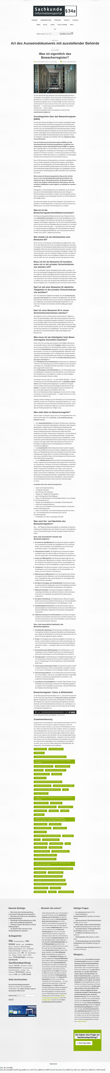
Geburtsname (40, 824)
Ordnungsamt (56, 843)
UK (104, 1070)
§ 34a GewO (26, 974)
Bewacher (56, 774)
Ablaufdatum (40, 749)
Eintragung (56, 803)
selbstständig (23, 965)
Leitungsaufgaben (51, 839)
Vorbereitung (11, 972)
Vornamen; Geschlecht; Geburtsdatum (50, 884)
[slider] (73, 712)
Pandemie (19, 955)
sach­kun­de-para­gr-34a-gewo (84, 947)
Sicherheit (30, 965)
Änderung (39, 753)
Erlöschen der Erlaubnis (45, 807)
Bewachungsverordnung (15, 948)
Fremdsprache (24, 950)
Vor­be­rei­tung (46, 20)
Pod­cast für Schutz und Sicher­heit (47, 715)
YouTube (11, 974)
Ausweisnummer (62, 766)
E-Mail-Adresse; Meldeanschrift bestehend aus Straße (53, 798)
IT (54, 1070)
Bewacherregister (42, 785)
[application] (55, 712)
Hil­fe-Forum (62, 24)
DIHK (65, 789)
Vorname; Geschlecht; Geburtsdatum (49, 880)
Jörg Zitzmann (32, 953)
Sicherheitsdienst (15, 968)
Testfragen (23, 970)
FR (48, 1070)
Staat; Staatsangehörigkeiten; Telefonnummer (53, 868)
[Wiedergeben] (36, 712)
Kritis (10, 955)
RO (69, 1070)
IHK (22, 953)
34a (11, 940)
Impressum (53, 1064)
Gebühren (39, 814)
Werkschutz (28, 972)
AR (17, 1070)
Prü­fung (57, 20)
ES (84, 1070)
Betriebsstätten (41, 774)
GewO (19, 952)
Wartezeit (55, 888)
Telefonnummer (55, 872)
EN (41, 1070)
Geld (30, 950)
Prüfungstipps (30, 957)
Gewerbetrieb (59, 828)
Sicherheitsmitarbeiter (27, 967)
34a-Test (18, 944)
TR (99, 1070)
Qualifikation (55, 847)
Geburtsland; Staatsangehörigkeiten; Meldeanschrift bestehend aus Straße (50, 819)
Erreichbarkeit (65, 807)
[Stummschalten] (69, 712)
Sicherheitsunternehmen (45, 859)
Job (26, 953)
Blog (45, 24)
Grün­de (34, 20)
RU (92, 1070)
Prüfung (10, 957)
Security (16, 965)
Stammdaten (40, 872)
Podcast (25, 955)
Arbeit (22, 944)
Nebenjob (14, 955)
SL (76, 1070)
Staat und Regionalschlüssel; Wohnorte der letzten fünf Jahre (52, 863)
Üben (38, 24)
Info (71, 24)
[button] (55, 29)
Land (37, 839)
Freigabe (53, 810)
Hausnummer (40, 832)
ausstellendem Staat (43, 766)
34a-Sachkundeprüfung (19, 941)
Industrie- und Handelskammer (47, 835)
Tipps (28, 970)
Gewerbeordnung (13, 952)
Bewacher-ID (40, 778)
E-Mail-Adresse (41, 793)
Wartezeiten (40, 892)
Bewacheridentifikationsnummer (47, 782)
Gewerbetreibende (42, 828)
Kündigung (68, 835)
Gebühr (65, 810)
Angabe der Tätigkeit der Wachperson (50, 756)
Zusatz (52, 892)
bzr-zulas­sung (80, 912)
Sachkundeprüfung (60, 851)
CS (33, 1070)
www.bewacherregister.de (42, 112)
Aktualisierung (56, 749)
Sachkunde (13, 960)
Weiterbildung (20, 972)
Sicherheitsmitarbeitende (45, 855)
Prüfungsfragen (19, 957)
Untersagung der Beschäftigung (48, 876)
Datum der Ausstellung (63, 785)
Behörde (38, 770)
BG (25, 1070)
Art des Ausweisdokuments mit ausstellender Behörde (53, 761)
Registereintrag (41, 851)
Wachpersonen (41, 888)
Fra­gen (75, 20)
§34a (19, 974)
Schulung (11, 965)
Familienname (40, 810)
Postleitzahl (40, 847)
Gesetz (67, 20)
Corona (24, 948)
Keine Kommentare (69, 61)
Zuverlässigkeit (66, 892)
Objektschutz (40, 843)
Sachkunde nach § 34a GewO (46, 61)
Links (52, 24)
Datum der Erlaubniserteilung (47, 789)
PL (61, 1070)
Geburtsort (55, 824)
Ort (67, 843)
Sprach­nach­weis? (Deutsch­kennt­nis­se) (88, 920)
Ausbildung (29, 944)
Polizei (29, 955)
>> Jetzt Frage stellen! (84, 1043)
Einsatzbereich (41, 803)
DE (12, 1067)
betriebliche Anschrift (56, 770)
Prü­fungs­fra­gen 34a (81, 937)
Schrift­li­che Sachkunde (83, 933)
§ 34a (15, 974)
